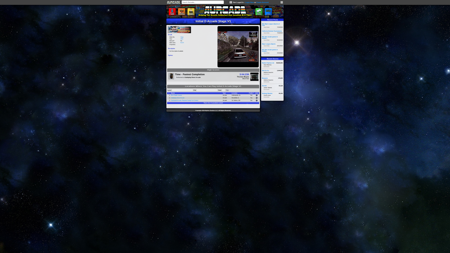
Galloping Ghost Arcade (177, 98)
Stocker (264, 85)
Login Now (249, 2)
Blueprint (265, 78)
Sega (181, 37)
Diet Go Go (265, 70)
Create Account (262, 2)
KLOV (182, 42)
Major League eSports (269, 44)
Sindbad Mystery (267, 93)
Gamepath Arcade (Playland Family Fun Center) (184, 100)
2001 (181, 39)
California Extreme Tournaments (272, 31)
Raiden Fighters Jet (268, 63)
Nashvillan (267, 27)
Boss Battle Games (176, 95)
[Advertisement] (213, 118)
